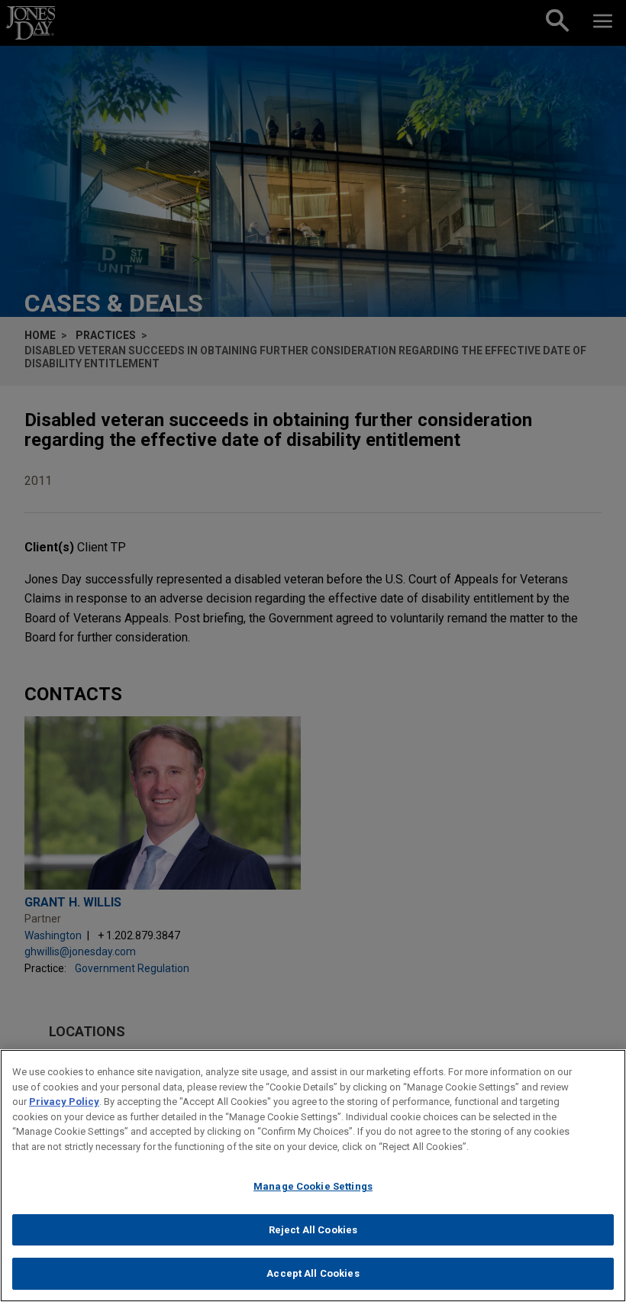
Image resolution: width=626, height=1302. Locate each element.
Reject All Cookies (313, 1230)
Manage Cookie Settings (313, 1186)
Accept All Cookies (312, 1273)
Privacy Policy (64, 1101)
